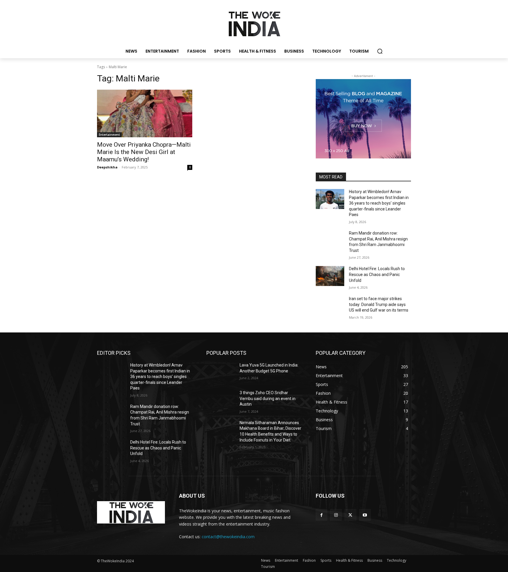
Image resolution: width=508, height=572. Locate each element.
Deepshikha (107, 167)
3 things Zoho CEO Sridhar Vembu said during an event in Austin (267, 398)
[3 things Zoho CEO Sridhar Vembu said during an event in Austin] (220, 400)
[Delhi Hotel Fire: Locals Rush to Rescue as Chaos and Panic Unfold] (330, 276)
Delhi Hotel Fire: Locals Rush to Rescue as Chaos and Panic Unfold (377, 274)
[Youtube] (365, 515)
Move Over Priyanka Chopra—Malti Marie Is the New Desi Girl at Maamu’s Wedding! (144, 152)
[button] (380, 51)
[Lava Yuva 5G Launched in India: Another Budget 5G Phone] (220, 372)
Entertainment (109, 135)
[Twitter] (350, 515)
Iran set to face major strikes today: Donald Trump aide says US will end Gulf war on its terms (378, 304)
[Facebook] (321, 515)
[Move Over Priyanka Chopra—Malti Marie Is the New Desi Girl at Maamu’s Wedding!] (144, 113)
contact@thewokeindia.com (228, 536)
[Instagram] (336, 515)
